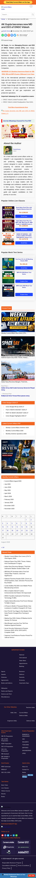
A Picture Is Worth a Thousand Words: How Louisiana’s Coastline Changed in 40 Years (17, 607)
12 (12, 527)
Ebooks (3, 793)
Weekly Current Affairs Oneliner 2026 (17, 427)
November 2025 (9, 508)
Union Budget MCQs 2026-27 (15, 406)
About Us (25, 766)
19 (12, 530)
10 (3, 527)
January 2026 (8, 502)
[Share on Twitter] (15, 35)
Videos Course (5, 791)
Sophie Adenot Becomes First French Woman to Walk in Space (18, 602)
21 (22, 530)
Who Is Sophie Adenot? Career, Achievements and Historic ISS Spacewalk (17, 592)
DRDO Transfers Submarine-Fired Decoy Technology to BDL (17, 597)
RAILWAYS (25, 742)
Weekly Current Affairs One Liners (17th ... (14, 333)
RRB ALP (4, 769)
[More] (31, 6)
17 (2, 530)
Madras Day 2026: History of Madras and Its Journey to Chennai (18, 619)
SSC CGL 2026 (5, 772)
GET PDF (31, 875)
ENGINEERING (26, 750)
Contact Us (25, 769)
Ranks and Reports (7, 691)
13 (17, 527)
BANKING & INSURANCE (26, 735)
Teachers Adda (30, 707)
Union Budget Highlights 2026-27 (16, 416)
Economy (22, 680)
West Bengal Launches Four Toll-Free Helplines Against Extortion (16, 624)
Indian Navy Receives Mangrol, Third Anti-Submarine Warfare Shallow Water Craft (17, 567)
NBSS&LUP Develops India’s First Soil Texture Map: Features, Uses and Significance (16, 573)
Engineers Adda (12, 720)
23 (31, 530)
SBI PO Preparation (7, 736)
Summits (21, 677)
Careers (27, 776)
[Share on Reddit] (8, 35)
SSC (23, 739)
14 (22, 527)
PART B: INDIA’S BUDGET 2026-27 (17, 413)
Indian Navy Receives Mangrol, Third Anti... (14, 382)
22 (27, 530)
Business (22, 671)
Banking (21, 666)
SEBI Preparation (6, 743)
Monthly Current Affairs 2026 (14, 430)
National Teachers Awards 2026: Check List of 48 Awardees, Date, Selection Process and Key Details (18, 580)
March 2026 (8, 496)
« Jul (2, 547)
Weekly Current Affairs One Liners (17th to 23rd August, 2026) (17, 557)
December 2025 (9, 505)
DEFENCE (25, 747)
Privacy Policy (6, 868)
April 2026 (7, 493)
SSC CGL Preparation (4, 750)
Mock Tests (4, 785)
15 (26, 527)
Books (3, 796)
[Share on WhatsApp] (2, 35)
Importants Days (24, 683)
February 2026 (9, 499)
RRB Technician (6, 766)
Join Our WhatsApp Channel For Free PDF (17, 121)
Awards (3, 674)
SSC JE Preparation (7, 746)
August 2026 (12, 481)
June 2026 (7, 487)
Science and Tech (6, 694)
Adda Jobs (13, 712)
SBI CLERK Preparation (4, 739)
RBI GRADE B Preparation (5, 757)
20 (17, 530)
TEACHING (25, 744)
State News (22, 660)
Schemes (4, 677)
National (21, 654)
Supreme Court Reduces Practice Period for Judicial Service (18, 636)
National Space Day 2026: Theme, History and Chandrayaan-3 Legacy (17, 562)
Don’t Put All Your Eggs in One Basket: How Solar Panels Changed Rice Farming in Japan (18, 613)
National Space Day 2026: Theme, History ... (15, 357)
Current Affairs (23, 712)
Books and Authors (6, 683)
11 (7, 527)
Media (24, 772)
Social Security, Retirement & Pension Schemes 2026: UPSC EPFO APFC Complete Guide (16, 630)
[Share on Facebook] (11, 35)
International (23, 657)
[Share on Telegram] (5, 35)
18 (7, 530)
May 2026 (7, 490)
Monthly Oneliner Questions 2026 (16, 433)
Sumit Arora (7, 31)
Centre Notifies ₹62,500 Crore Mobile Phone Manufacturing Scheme (18, 587)
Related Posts (6, 308)
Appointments (23, 663)
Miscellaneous (5, 697)
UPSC (24, 753)
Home (3, 19)
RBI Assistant (5, 754)
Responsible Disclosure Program (11, 862)
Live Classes (5, 788)
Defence (21, 674)
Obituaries (4, 688)
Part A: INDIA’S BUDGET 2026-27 (16, 410)
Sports (3, 671)
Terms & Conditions (23, 865)
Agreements (4, 680)
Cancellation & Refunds (9, 865)
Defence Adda (23, 715)
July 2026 (7, 484)
